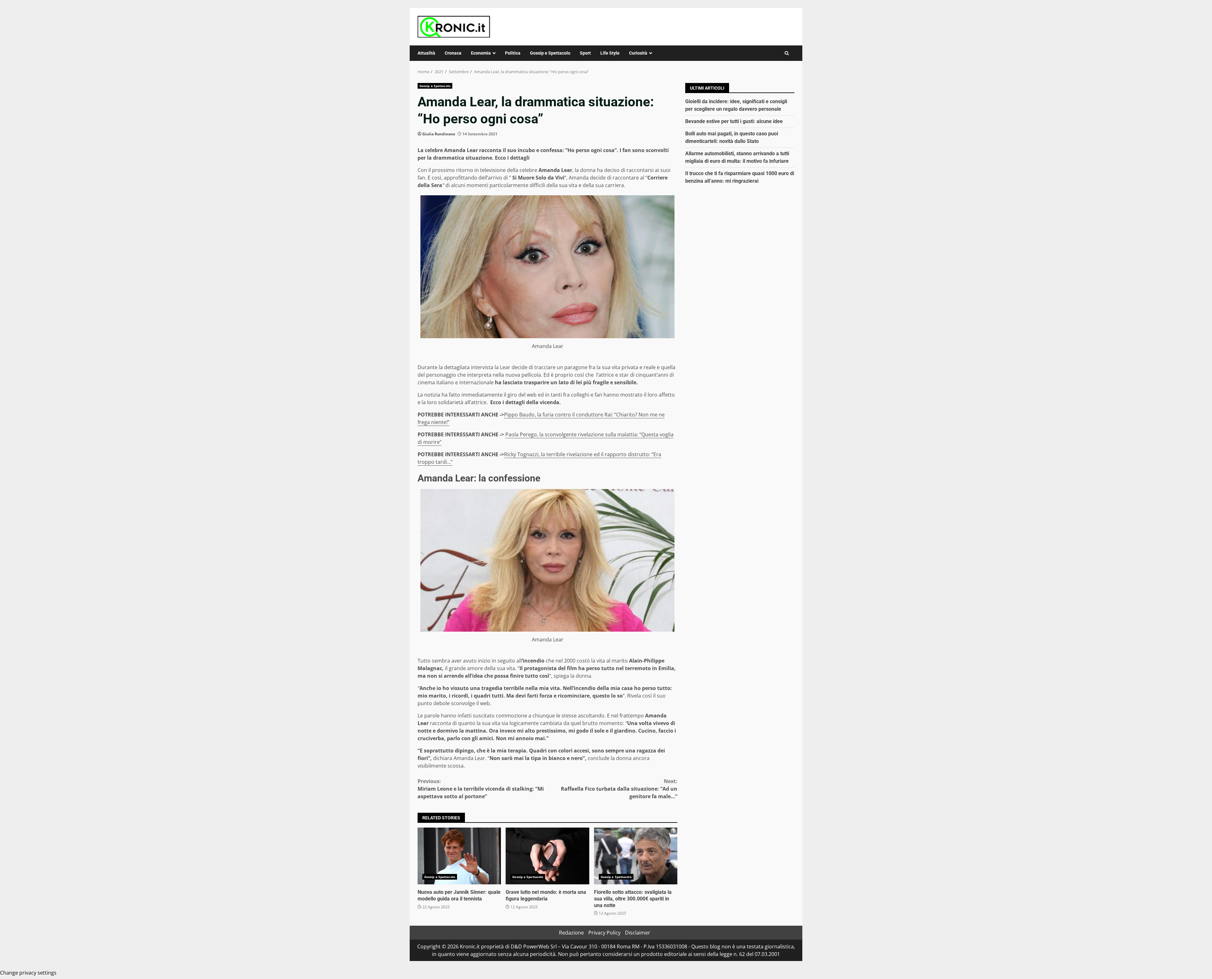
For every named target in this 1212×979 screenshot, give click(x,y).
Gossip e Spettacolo (550, 53)
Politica (512, 53)
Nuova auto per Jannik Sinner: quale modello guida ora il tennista (459, 856)
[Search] (787, 53)
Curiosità (638, 53)
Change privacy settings (28, 972)
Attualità (426, 53)
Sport (585, 53)
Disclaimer (637, 932)
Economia (481, 53)
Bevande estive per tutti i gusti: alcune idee (734, 121)
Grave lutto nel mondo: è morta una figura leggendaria (547, 856)
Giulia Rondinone (438, 134)
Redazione (571, 932)
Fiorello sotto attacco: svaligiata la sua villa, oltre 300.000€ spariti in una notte (635, 856)
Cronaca (453, 53)
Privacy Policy (604, 932)
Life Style (610, 53)
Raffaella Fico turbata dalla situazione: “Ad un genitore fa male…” (619, 789)
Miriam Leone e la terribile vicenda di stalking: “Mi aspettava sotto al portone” (481, 789)
